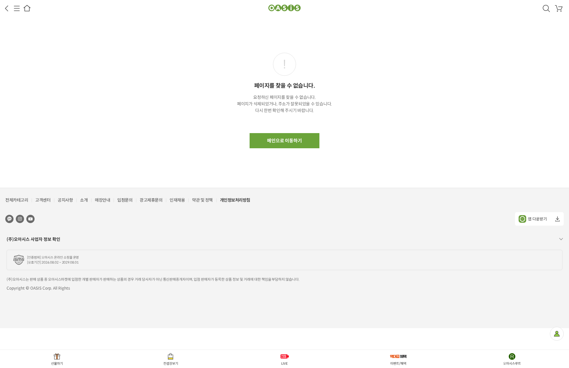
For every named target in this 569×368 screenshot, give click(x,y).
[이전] (7, 8)
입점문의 (124, 200)
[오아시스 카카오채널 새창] (9, 218)
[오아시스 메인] (27, 8)
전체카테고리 (16, 200)
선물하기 (57, 363)
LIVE (284, 363)
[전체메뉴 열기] (17, 8)
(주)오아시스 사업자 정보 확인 (33, 239)
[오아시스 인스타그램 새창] (20, 218)
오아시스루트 (512, 363)
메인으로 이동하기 (284, 141)
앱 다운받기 (537, 218)
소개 (84, 200)
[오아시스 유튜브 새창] (30, 218)
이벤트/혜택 (398, 363)
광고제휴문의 (151, 200)
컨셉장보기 (170, 363)
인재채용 (177, 200)
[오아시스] (284, 8)
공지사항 (65, 200)
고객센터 (42, 200)
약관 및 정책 (202, 200)
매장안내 (102, 200)
